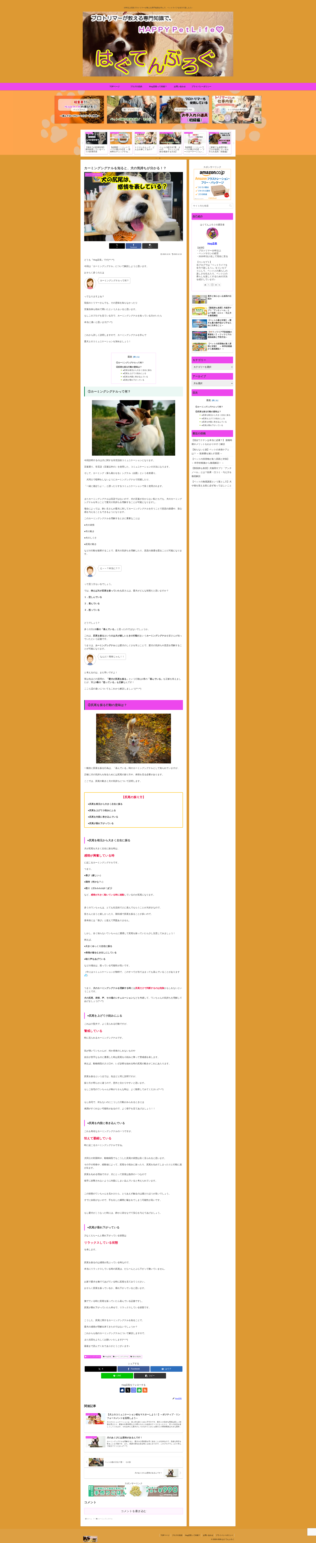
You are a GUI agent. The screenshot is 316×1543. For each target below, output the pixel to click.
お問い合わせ (208, 1535)
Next (233, 143)
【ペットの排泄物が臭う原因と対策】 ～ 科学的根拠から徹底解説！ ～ (212, 461)
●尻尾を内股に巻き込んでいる (135, 377)
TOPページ (165, 1535)
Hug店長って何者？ (192, 1535)
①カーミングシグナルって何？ (130, 362)
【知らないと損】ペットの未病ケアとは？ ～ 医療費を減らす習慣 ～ (210, 451)
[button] (150, 246)
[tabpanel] (96, 142)
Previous (82, 143)
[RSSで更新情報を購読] (144, 1390)
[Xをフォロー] (127, 1390)
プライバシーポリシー (224, 1535)
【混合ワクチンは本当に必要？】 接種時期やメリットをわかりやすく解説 (212, 442)
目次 (130, 357)
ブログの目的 (177, 1535)
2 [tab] (160, 158)
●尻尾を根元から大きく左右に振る (137, 370)
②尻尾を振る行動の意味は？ (129, 367)
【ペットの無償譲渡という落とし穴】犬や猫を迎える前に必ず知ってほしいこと (212, 483)
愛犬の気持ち (137, 1357)
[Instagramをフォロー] (133, 1390)
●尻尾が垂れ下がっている (133, 380)
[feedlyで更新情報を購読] (139, 1390)
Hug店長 (108, 1357)
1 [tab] (156, 158)
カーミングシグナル (93, 1357)
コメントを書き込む (133, 1511)
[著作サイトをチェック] (122, 1390)
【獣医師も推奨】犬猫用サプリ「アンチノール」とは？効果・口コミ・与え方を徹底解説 (212, 472)
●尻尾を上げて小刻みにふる (134, 373)
